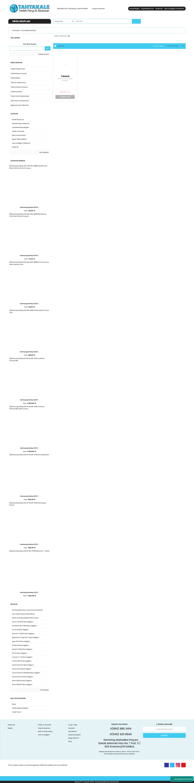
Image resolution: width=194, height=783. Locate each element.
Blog (70, 741)
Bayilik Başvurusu (147, 9)
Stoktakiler (60, 46)
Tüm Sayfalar (44, 152)
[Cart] (182, 21)
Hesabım (71, 728)
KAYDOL (164, 735)
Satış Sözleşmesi (44, 728)
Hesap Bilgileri (134, 9)
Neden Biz (159, 9)
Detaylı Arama (43, 54)
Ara (47, 48)
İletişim (10, 728)
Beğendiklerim (73, 738)
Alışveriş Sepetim (74, 735)
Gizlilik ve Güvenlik (44, 725)
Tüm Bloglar (44, 690)
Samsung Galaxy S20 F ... (29, 400)
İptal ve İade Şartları (45, 731)
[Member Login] (169, 21)
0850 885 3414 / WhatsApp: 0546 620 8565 (72, 9)
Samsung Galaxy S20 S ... (29, 352)
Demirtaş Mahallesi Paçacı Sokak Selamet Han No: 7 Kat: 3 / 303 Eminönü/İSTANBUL (119, 743)
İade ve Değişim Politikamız (174, 9)
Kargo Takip (72, 725)
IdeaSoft (78, 782)
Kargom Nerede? (98, 9)
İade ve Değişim (44, 735)
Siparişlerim (72, 731)
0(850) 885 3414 (120, 728)
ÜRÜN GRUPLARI (21, 21)
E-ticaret (86, 782)
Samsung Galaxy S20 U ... (29, 207)
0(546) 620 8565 (120, 734)
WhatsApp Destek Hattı (183, 779)
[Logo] (29, 8)
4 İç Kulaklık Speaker (28, 30)
